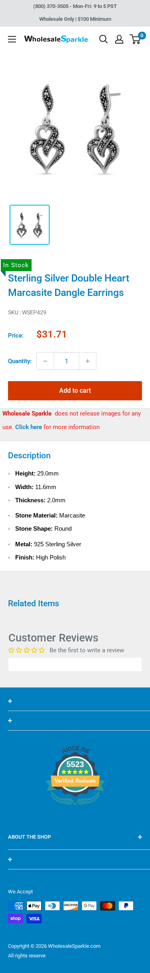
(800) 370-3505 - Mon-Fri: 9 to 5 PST (75, 6)
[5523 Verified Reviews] (75, 819)
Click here (29, 427)
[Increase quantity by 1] (87, 361)
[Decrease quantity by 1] (45, 361)
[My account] (119, 39)
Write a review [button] (75, 664)
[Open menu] (12, 39)
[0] (135, 39)
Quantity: (20, 361)
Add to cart (75, 390)
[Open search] (103, 39)
